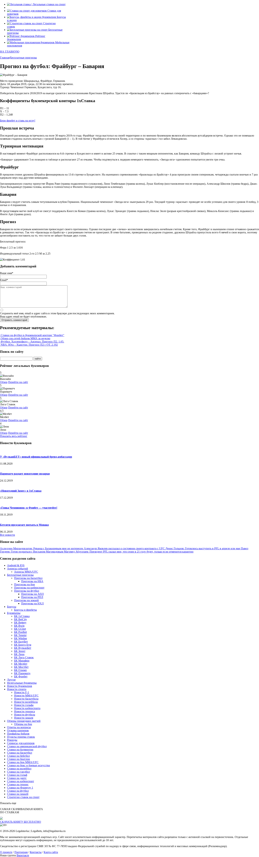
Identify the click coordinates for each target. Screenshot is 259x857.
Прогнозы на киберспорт (29, 587)
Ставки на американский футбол (27, 746)
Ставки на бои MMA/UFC (23, 762)
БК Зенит (19, 651)
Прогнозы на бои (24, 584)
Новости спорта (16, 689)
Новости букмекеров (19, 686)
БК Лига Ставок (24, 657)
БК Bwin (19, 625)
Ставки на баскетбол (19, 752)
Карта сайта (51, 852)
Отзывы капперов (18, 730)
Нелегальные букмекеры (22, 682)
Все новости (7, 534)
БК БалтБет (21, 641)
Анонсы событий (17, 568)
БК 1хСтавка (22, 616)
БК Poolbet (20, 632)
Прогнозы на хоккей (26, 600)
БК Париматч (22, 673)
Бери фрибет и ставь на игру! (17, 120)
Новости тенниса (24, 711)
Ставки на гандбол (18, 771)
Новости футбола (24, 714)
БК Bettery (20, 622)
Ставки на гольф (17, 774)
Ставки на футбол (18, 790)
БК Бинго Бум (22, 644)
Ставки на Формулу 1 (20, 787)
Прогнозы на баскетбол (28, 578)
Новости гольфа (23, 705)
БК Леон (19, 654)
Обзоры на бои (23, 724)
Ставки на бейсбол (18, 755)
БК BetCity (20, 619)
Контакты (36, 852)
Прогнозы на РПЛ (32, 597)
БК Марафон (21, 660)
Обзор (3, 382)
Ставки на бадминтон (20, 749)
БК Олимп (20, 670)
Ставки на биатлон (18, 759)
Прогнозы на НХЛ (32, 603)
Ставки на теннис (18, 784)
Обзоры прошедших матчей (24, 720)
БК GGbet (20, 628)
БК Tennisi (20, 635)
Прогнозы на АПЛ (32, 593)
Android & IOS (15, 565)
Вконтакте (23, 855)
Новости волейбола (26, 701)
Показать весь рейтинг (13, 436)
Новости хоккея (23, 717)
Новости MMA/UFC (26, 695)
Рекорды (12, 739)
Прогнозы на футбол (26, 590)
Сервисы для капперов (21, 743)
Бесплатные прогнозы (20, 574)
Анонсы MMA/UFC (26, 571)
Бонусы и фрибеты (25, 609)
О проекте (6, 852)
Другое (11, 679)
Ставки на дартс (17, 778)
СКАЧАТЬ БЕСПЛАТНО (20, 821)
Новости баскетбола (26, 698)
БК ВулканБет (22, 647)
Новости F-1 (21, 692)
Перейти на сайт (18, 382)
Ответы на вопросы (19, 727)
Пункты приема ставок (21, 736)
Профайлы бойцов (18, 733)
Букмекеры (13, 612)
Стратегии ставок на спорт (23, 797)
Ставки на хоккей (17, 793)
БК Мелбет (20, 663)
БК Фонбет (20, 676)
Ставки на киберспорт (20, 781)
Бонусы (11, 606)
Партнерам (21, 852)
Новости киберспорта (27, 708)
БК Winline (20, 638)
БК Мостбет (21, 666)
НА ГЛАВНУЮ (9, 51)
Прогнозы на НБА (32, 581)
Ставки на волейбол (19, 768)
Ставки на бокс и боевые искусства (28, 765)
